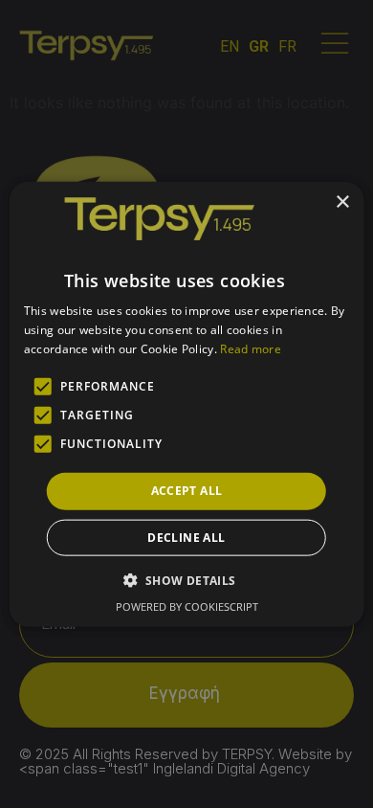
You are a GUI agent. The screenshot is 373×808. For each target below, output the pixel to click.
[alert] (186, 404)
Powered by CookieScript (187, 605)
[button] (186, 579)
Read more (250, 348)
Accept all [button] (187, 491)
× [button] (342, 202)
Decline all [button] (186, 536)
